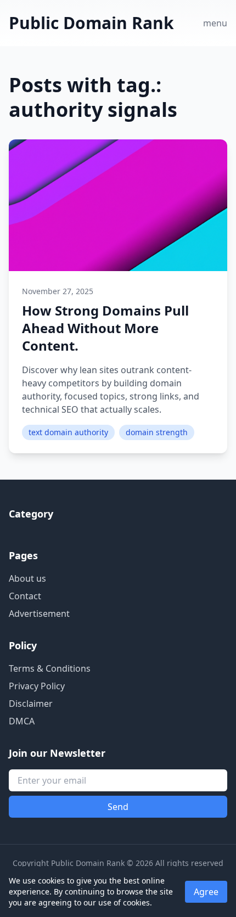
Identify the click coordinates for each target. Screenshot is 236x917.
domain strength (157, 432)
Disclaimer (31, 703)
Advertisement (39, 613)
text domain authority (68, 432)
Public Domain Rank (91, 23)
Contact (25, 596)
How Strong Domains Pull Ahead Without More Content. (105, 328)
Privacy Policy (37, 686)
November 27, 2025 (57, 291)
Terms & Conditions (50, 668)
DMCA (22, 721)
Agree (206, 892)
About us (27, 578)
